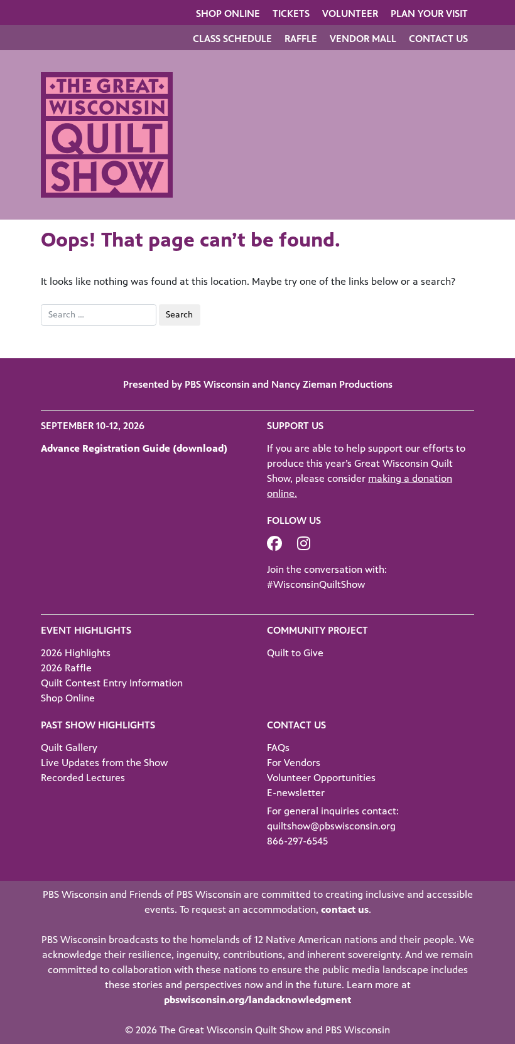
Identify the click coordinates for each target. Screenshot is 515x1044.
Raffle (301, 39)
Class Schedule (232, 39)
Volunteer (350, 13)
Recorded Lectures (83, 778)
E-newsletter (296, 793)
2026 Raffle (66, 668)
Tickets (291, 13)
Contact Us (438, 39)
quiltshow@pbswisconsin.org (331, 826)
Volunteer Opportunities (321, 778)
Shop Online (228, 13)
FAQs (278, 748)
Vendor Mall (363, 39)
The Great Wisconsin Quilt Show (231, 1030)
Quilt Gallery (69, 748)
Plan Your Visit (429, 13)
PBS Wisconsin (357, 1030)
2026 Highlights (76, 653)
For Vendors (293, 763)
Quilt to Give (295, 653)
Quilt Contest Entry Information (112, 683)
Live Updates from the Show (104, 763)
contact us (345, 909)
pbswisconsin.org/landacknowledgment (257, 1000)
